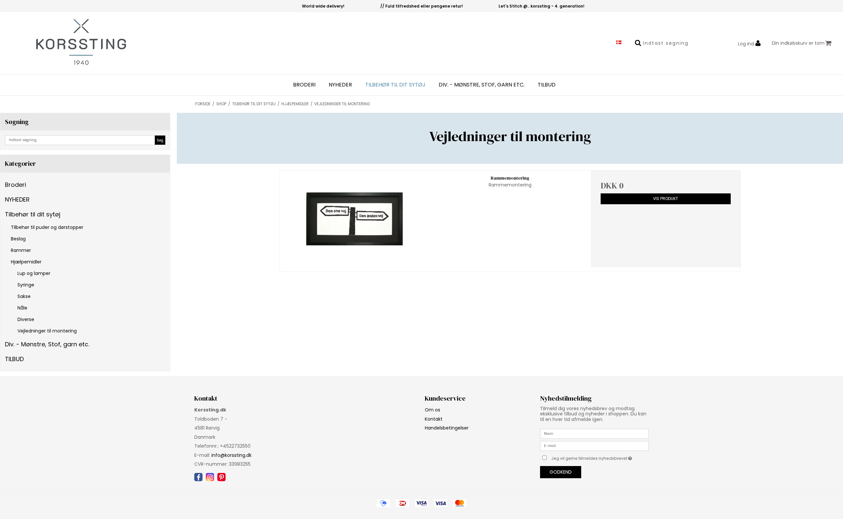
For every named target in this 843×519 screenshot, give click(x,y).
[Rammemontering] (354, 219)
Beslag (18, 238)
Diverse (25, 319)
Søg (160, 140)
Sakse (24, 296)
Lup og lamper (33, 273)
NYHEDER (340, 85)
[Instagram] (210, 477)
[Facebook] (198, 477)
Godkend (561, 472)
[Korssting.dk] (70, 43)
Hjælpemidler (26, 262)
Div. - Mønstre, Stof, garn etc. (482, 85)
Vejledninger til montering (47, 331)
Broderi (304, 85)
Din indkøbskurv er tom (798, 43)
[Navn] (594, 433)
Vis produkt (665, 198)
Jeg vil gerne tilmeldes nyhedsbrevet (600, 457)
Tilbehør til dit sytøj (395, 85)
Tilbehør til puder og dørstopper (47, 227)
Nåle (22, 308)
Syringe (25, 285)
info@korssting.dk (231, 455)
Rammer (21, 250)
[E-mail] (594, 445)
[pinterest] (221, 477)
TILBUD (547, 85)
